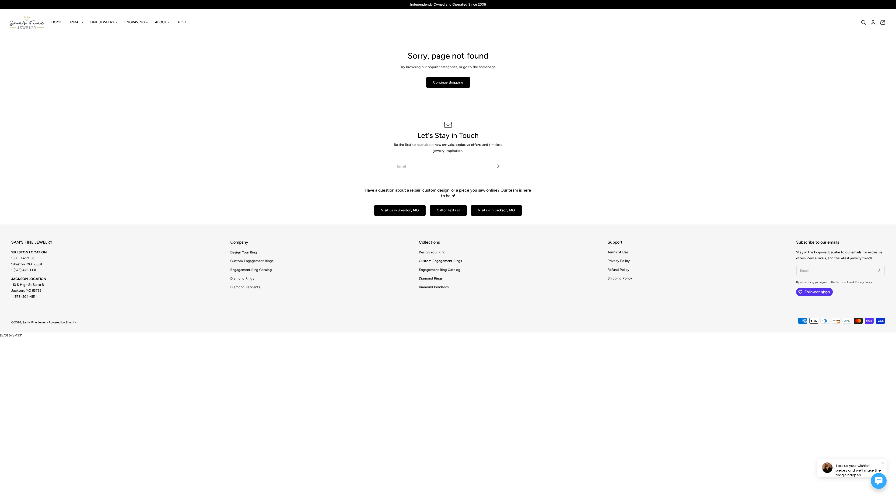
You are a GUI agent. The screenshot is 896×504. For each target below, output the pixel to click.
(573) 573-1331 (11, 335)
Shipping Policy (620, 278)
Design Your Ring (243, 252)
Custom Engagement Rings (251, 261)
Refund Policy (618, 270)
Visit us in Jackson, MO (496, 210)
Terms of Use (618, 252)
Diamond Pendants (245, 287)
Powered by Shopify (62, 322)
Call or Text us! (448, 210)
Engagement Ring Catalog (251, 270)
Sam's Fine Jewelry (35, 322)
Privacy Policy (619, 261)
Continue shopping (448, 82)
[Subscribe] (497, 166)
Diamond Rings (242, 278)
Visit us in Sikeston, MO (400, 210)
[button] (863, 22)
